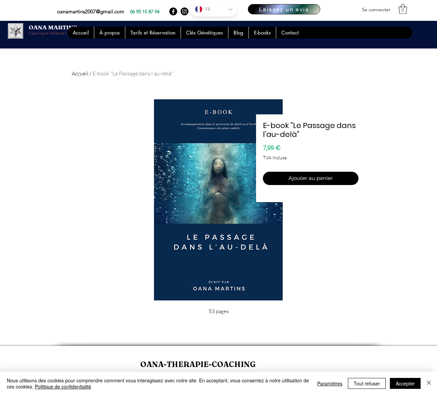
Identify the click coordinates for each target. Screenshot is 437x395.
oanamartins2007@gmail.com (90, 11)
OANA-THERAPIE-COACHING (198, 364)
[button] (403, 9)
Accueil (80, 73)
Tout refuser (367, 383)
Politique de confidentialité (63, 386)
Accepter (405, 383)
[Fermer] (429, 383)
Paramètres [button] (329, 383)
